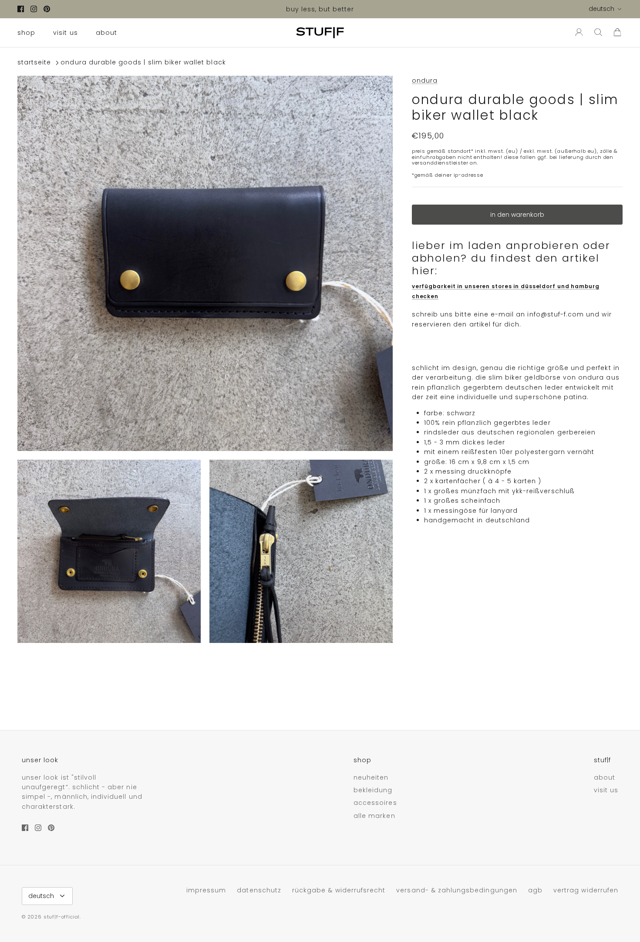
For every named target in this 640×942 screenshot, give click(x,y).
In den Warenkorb (517, 214)
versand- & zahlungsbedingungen (456, 890)
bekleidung (373, 790)
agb (535, 890)
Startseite (34, 62)
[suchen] (598, 32)
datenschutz (259, 890)
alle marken (374, 815)
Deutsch (601, 8)
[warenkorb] (617, 32)
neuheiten (371, 777)
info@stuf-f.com (555, 314)
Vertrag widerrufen (585, 890)
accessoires (375, 802)
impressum (206, 890)
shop (26, 32)
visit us (65, 32)
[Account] (577, 32)
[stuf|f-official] (320, 32)
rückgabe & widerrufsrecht (338, 890)
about (106, 32)
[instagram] (33, 9)
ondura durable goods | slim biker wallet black (143, 62)
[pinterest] (47, 9)
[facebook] (20, 9)
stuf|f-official (62, 916)
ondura (425, 80)
